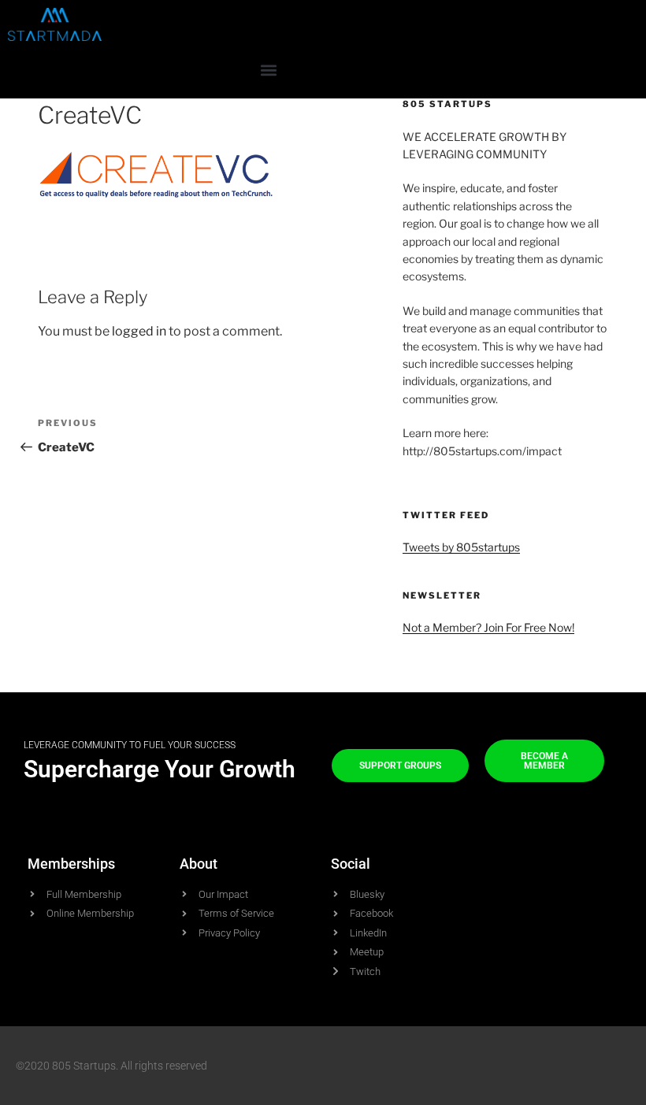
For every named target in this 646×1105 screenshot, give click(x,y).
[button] (268, 70)
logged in (139, 331)
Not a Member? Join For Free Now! (488, 627)
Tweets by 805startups (461, 547)
